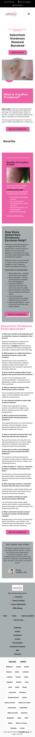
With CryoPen (6, 109)
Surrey (23, 662)
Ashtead (18, 666)
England (12, 662)
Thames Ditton (12, 707)
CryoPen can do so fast (15, 190)
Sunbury (24, 697)
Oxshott (22, 728)
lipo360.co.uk (24, 732)
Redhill (17, 687)
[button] (28, 13)
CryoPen (14, 345)
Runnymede (12, 692)
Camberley (26, 672)
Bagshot (26, 666)
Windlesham (10, 718)
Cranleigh (9, 677)
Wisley (19, 718)
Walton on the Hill (13, 712)
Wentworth (24, 712)
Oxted (10, 687)
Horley (27, 682)
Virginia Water (24, 707)
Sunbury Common (9, 702)
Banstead (9, 672)
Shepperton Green (13, 697)
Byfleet (17, 672)
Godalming (9, 682)
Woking (10, 723)
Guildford (18, 682)
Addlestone (9, 666)
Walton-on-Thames (21, 723)
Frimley (26, 677)
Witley (26, 718)
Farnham (18, 677)
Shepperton (22, 692)
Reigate (24, 687)
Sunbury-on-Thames (24, 702)
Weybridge (13, 728)
